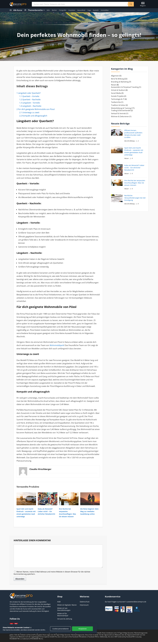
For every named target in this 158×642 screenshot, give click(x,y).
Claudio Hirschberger (40, 469)
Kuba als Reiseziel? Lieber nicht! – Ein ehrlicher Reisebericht (46, 511)
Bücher (54, 10)
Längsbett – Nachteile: (30, 106)
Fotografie (62, 10)
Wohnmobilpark (57, 345)
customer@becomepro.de (136, 602)
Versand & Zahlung (64, 619)
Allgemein (115, 76)
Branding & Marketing (120, 82)
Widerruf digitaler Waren (67, 605)
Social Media (116, 93)
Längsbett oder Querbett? (29, 93)
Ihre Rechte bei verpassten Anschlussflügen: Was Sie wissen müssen (134, 182)
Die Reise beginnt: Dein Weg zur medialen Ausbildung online (89, 511)
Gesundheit (81, 10)
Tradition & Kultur (118, 105)
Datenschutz (85, 602)
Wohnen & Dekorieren (120, 116)
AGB (58, 602)
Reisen (113, 85)
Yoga (89, 10)
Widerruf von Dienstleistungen (63, 609)
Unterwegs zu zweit (29, 112)
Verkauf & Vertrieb (118, 113)
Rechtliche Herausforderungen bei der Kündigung (135, 197)
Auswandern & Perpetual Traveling (125, 87)
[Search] (131, 4)
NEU (48, 10)
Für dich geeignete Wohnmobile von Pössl (36, 109)
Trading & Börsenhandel (120, 110)
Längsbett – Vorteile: (29, 102)
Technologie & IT (117, 99)
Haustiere (71, 10)
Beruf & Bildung (117, 79)
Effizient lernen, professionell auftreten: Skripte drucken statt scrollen (133, 133)
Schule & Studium (118, 90)
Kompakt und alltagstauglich (33, 115)
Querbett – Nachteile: (30, 99)
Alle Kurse (17, 10)
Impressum (84, 605)
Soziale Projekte (117, 96)
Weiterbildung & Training (121, 108)
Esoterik (96, 10)
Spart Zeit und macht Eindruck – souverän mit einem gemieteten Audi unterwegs (133, 151)
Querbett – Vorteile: (29, 96)
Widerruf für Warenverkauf (62, 614)
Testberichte (116, 102)
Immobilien (105, 10)
